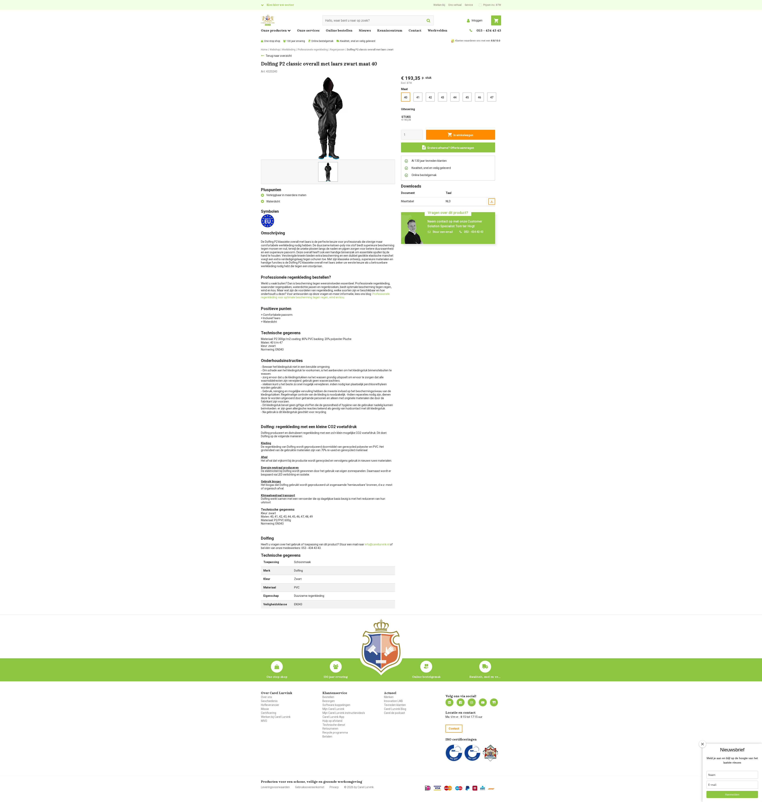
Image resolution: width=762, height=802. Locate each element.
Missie (265, 709)
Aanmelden (732, 794)
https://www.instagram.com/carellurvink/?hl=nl (472, 702)
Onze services (308, 30)
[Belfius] (474, 788)
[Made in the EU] (268, 220)
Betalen (327, 736)
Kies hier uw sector (280, 5)
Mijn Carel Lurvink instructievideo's (343, 712)
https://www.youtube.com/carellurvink (483, 702)
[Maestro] (459, 788)
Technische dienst (333, 724)
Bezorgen (328, 701)
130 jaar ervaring (296, 41)
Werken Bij (439, 5)
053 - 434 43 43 (488, 30)
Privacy (334, 787)
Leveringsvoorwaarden (275, 787)
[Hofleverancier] (490, 752)
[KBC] (482, 788)
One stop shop (272, 41)
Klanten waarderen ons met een (472, 40)
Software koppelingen (336, 705)
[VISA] (437, 788)
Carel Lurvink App (333, 716)
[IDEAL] (428, 788)
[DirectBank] (491, 789)
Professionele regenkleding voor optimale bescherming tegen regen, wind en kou (325, 295)
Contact (415, 30)
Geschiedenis (269, 701)
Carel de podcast (394, 712)
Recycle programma (335, 732)
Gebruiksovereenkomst (309, 787)
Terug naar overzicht (279, 55)
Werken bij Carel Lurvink (276, 716)
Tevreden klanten (395, 705)
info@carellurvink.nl (377, 544)
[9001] (453, 752)
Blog (494, 702)
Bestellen (328, 697)
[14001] (472, 752)
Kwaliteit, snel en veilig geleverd (357, 41)
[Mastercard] (448, 788)
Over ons (266, 697)
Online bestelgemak (322, 41)
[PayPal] (468, 788)
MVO (264, 720)
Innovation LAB (393, 701)
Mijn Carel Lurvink (333, 709)
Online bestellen (339, 30)
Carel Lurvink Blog (395, 709)
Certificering (268, 712)
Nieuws (365, 30)
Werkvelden (437, 30)
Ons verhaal (455, 5)
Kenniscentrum (389, 30)
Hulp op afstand (332, 720)
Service (469, 5)
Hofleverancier (270, 705)
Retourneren (330, 728)
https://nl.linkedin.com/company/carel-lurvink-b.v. (449, 702)
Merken (389, 697)
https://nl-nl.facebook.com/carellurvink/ (461, 702)
